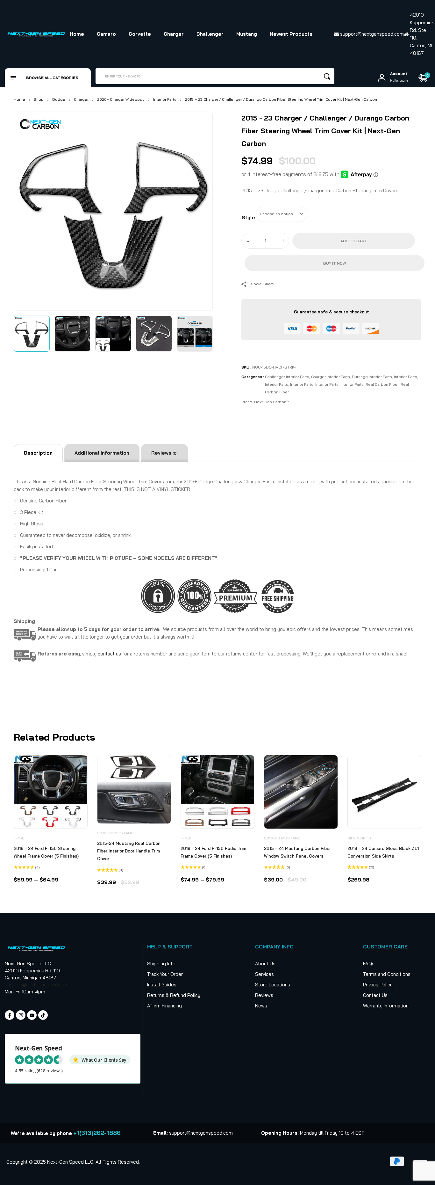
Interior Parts (164, 99)
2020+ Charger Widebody (121, 99)
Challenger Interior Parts (287, 376)
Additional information (102, 453)
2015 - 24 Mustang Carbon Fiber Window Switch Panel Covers (297, 852)
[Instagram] (20, 1015)
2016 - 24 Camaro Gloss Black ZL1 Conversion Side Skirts (383, 852)
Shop (39, 99)
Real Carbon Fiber (382, 384)
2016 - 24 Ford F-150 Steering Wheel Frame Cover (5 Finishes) (46, 852)
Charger (81, 99)
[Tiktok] (43, 1015)
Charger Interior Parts (330, 376)
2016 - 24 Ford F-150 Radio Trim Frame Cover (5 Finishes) (213, 852)
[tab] (38, 453)
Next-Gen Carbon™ (271, 401)
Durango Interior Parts (372, 376)
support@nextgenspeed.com (36, 985)
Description (38, 453)
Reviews (164, 453)
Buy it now (334, 263)
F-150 (19, 838)
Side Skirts (359, 838)
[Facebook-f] (9, 1015)
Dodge (58, 99)
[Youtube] (32, 1015)
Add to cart (353, 240)
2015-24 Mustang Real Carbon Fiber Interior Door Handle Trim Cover (128, 851)
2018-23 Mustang (115, 832)
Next (200, 209)
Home (19, 99)
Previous (25, 209)
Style (248, 218)
